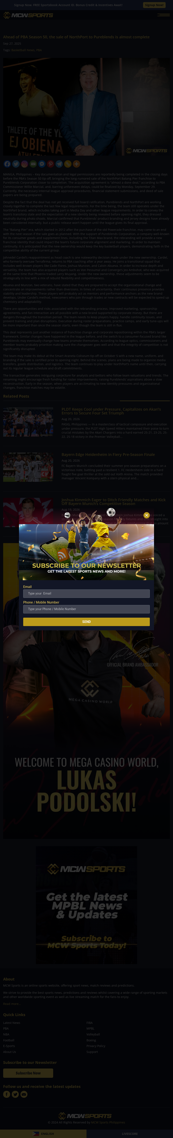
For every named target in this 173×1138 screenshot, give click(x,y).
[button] (146, 515)
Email (27, 587)
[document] (86, 569)
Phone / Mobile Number (41, 602)
